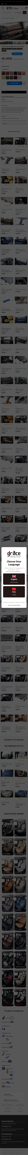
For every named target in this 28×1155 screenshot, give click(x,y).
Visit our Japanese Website (14, 605)
